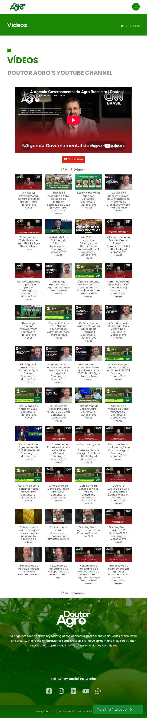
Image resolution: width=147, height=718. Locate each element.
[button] (78, 170)
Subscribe (75, 159)
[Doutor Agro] (17, 7)
